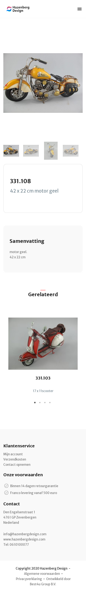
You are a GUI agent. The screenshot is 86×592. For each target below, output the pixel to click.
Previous (8, 151)
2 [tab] (40, 404)
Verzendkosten (14, 459)
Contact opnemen (16, 465)
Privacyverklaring (29, 579)
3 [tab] (45, 404)
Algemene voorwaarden (42, 574)
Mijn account (13, 454)
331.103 (43, 378)
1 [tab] (35, 404)
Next (77, 151)
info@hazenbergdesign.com (24, 534)
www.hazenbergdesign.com (24, 539)
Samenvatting (27, 241)
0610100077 (19, 545)
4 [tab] (50, 404)
